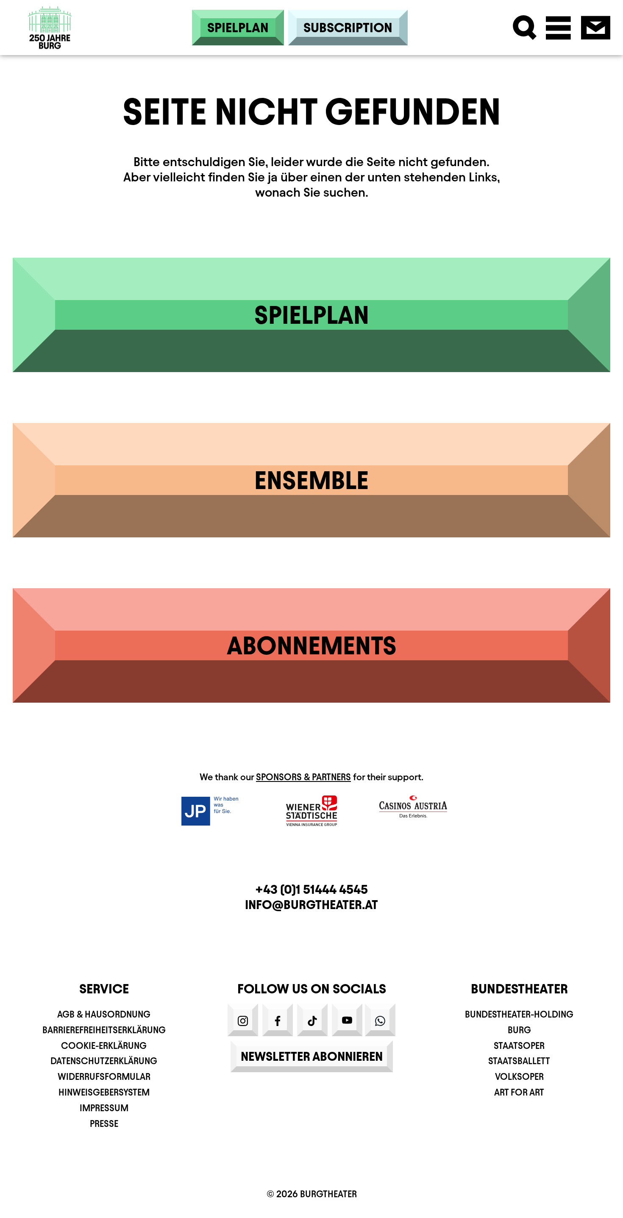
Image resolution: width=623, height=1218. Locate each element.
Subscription (347, 27)
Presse (104, 1124)
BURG (519, 1030)
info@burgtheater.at (311, 905)
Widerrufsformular (104, 1077)
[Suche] (524, 27)
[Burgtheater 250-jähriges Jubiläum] (50, 27)
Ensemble (311, 480)
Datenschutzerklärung (103, 1061)
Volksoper (519, 1077)
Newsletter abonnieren (312, 1056)
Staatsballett (519, 1061)
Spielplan (238, 27)
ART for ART (519, 1092)
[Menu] (558, 27)
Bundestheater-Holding (519, 1014)
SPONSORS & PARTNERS (303, 777)
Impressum (104, 1108)
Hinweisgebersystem (104, 1092)
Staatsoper (519, 1046)
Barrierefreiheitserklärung (104, 1030)
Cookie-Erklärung (104, 1046)
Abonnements (312, 645)
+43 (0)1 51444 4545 (311, 889)
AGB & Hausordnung (103, 1014)
